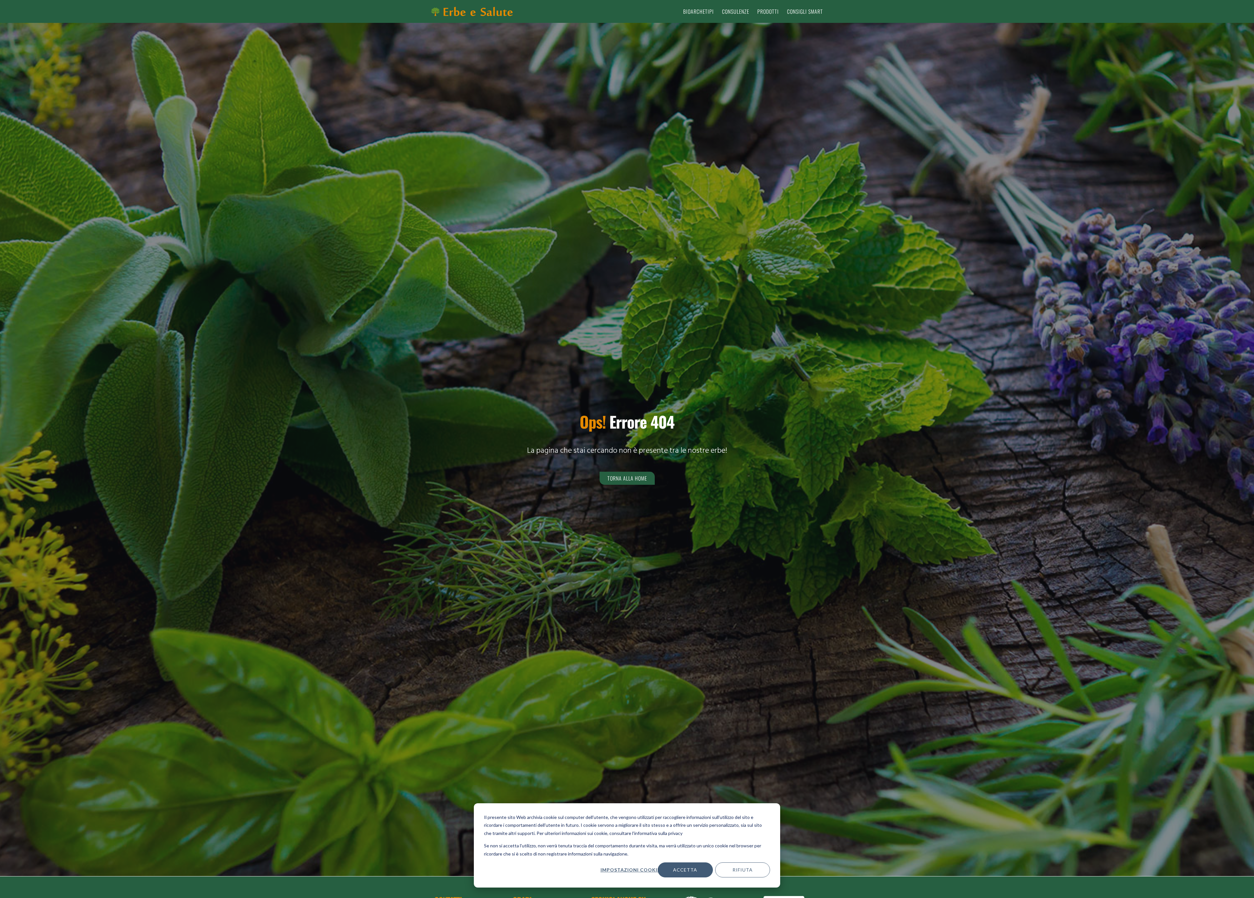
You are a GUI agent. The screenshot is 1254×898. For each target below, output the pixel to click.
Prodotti (768, 11)
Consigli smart (805, 11)
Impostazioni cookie (630, 870)
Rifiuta (742, 870)
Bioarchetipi (698, 11)
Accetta (685, 870)
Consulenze (735, 11)
